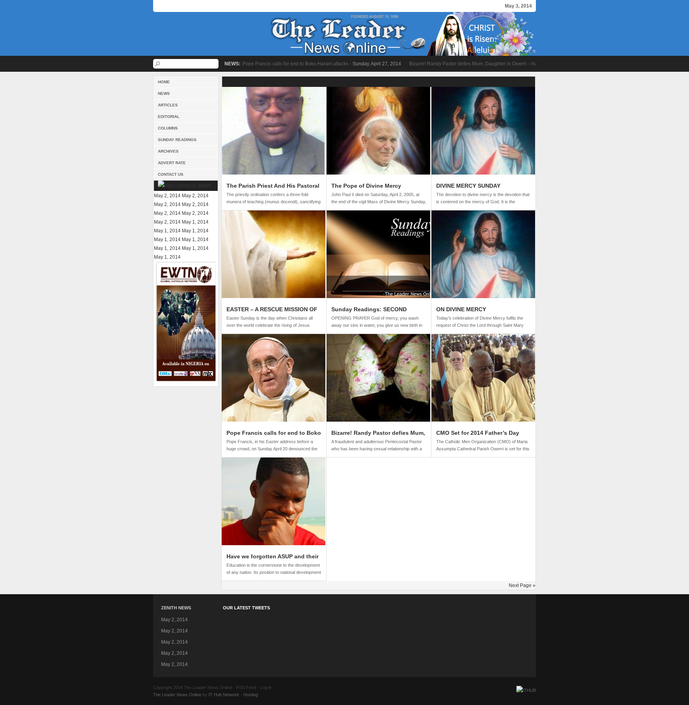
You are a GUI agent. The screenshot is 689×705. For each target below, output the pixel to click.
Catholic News (192, 185)
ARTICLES (168, 105)
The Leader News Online (344, 34)
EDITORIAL (168, 116)
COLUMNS (168, 128)
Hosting (250, 694)
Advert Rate (172, 163)
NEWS (164, 93)
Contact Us (170, 174)
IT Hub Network (224, 694)
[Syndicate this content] (165, 185)
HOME (164, 82)
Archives (168, 151)
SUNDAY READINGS (177, 139)
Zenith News (176, 607)
